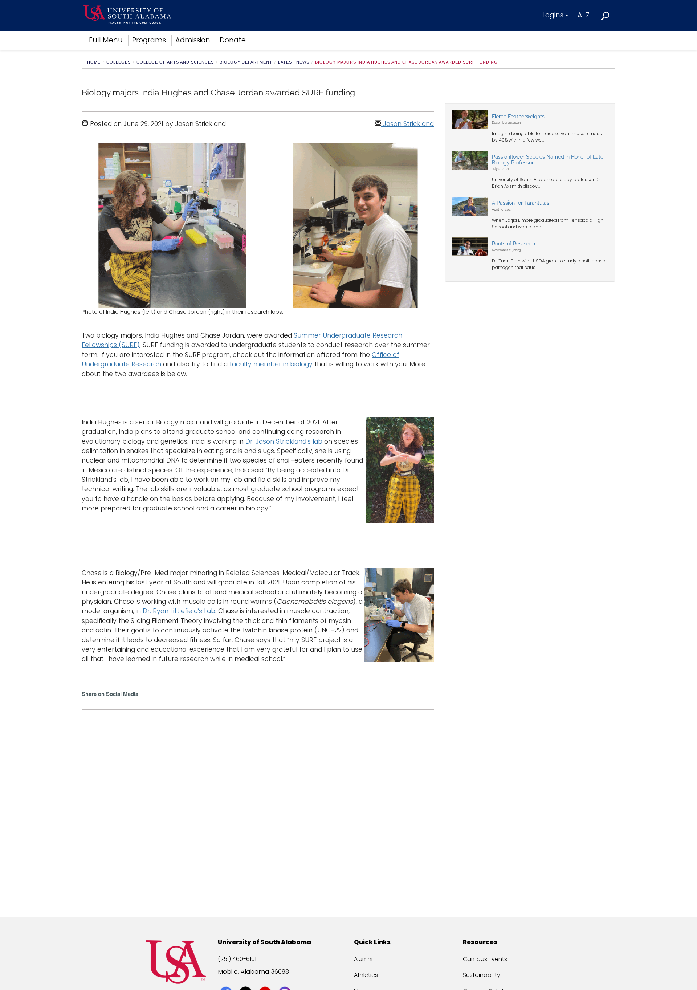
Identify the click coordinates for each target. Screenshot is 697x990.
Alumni (363, 959)
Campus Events (485, 959)
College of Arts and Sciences (175, 62)
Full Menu (106, 40)
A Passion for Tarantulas (521, 203)
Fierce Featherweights (519, 116)
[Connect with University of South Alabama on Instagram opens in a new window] (285, 979)
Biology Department (246, 62)
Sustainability (481, 975)
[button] (605, 15)
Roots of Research (514, 244)
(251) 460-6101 (237, 959)
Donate (233, 40)
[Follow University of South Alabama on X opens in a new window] (246, 979)
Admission (192, 40)
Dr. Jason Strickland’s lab (283, 441)
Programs (149, 40)
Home (94, 62)
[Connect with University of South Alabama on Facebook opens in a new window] (227, 979)
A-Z (584, 15)
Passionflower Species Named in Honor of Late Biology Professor (547, 159)
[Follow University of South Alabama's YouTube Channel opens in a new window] (266, 979)
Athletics (366, 975)
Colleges (118, 62)
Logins (552, 15)
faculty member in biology (271, 364)
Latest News (293, 62)
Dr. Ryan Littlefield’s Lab (179, 611)
